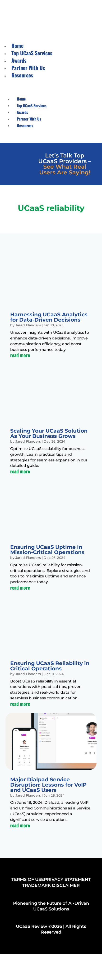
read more (20, 355)
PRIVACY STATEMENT (67, 879)
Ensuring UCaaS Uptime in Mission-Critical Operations (47, 550)
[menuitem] (17, 45)
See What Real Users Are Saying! (64, 169)
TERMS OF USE (27, 879)
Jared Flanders (28, 325)
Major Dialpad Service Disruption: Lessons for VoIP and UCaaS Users (48, 784)
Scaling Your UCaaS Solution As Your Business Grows (49, 433)
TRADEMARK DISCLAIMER (51, 885)
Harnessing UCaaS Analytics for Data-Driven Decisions (49, 317)
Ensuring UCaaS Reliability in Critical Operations (49, 666)
